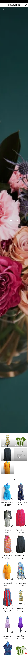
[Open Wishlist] (26, 653)
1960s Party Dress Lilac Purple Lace (7, 635)
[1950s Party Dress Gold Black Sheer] (7, 518)
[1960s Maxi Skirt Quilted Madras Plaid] (7, 544)
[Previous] (2, 1)
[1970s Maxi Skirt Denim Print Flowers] (20, 571)
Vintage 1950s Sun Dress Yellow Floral (20, 609)
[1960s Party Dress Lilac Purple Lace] (7, 624)
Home (2, 9)
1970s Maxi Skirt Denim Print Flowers (20, 582)
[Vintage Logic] (14, 5)
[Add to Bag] (12, 499)
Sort (15, 479)
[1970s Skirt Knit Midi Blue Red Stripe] (7, 597)
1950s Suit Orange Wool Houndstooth (7, 582)
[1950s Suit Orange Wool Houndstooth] (7, 571)
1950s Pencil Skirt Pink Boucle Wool (21, 529)
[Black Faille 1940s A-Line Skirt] (20, 544)
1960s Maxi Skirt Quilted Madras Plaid (7, 556)
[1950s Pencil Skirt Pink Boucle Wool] (20, 518)
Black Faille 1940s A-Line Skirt (20, 556)
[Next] (25, 1)
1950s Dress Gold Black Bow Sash (20, 503)
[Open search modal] (23, 5)
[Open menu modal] (2, 5)
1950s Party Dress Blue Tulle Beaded (7, 503)
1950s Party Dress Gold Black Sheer (7, 529)
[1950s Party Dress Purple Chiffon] (20, 624)
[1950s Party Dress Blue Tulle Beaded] (7, 491)
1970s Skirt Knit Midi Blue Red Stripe (7, 609)
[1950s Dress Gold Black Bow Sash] (20, 491)
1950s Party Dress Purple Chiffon (20, 635)
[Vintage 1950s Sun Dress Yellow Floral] (20, 597)
